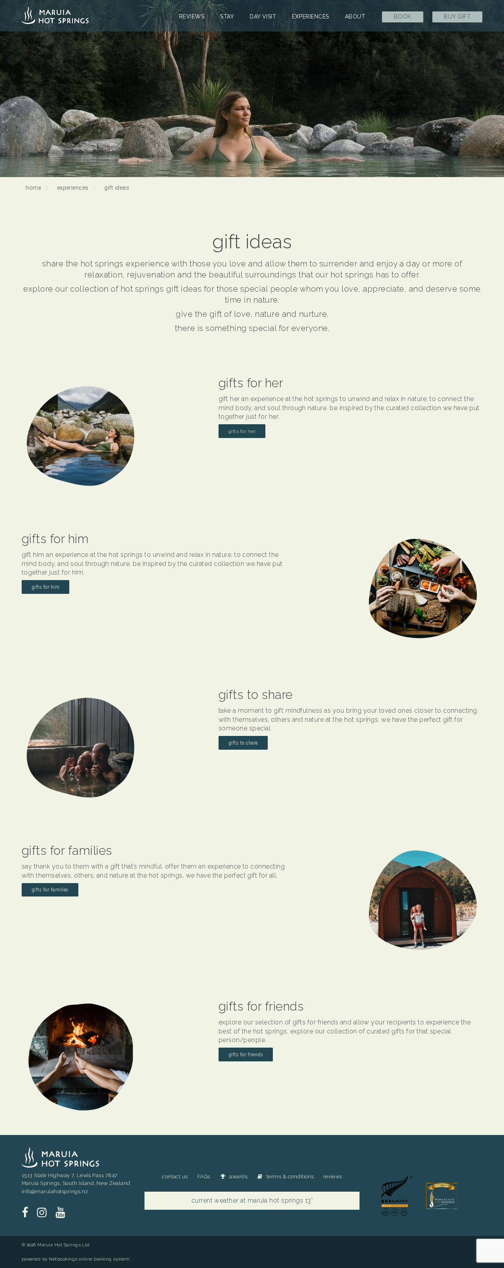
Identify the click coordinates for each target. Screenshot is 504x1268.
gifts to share (243, 743)
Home (33, 188)
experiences (73, 188)
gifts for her (242, 431)
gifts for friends (245, 1054)
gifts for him (45, 587)
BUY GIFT (457, 16)
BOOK (402, 16)
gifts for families (50, 890)
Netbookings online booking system (89, 1259)
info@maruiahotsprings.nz (55, 1191)
